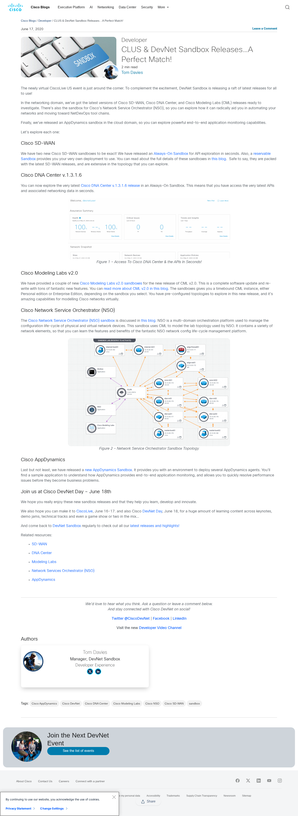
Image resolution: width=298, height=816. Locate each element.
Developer (44, 20)
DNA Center (42, 553)
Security (147, 7)
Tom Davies (132, 73)
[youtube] (269, 781)
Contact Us (45, 781)
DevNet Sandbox (67, 526)
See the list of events (78, 750)
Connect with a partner (90, 781)
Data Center (127, 7)
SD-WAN (39, 544)
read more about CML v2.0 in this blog (136, 289)
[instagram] (280, 781)
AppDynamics (43, 580)
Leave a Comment (264, 29)
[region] (59, 804)
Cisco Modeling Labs (126, 703)
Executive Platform (71, 7)
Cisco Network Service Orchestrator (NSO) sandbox (71, 321)
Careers (64, 781)
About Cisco (24, 781)
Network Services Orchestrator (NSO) (63, 571)
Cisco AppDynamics (44, 703)
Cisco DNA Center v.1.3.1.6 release (110, 186)
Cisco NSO (152, 703)
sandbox (194, 703)
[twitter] (248, 781)
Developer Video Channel (160, 628)
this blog (219, 159)
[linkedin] (259, 781)
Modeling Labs (44, 562)
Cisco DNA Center (96, 703)
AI (91, 7)
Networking (106, 7)
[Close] (114, 797)
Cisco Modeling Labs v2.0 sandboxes (111, 283)
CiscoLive (84, 511)
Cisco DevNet (71, 703)
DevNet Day (152, 511)
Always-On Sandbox (171, 154)
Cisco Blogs (40, 7)
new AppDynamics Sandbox (108, 470)
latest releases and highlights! (154, 526)
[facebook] (238, 781)
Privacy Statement (18, 808)
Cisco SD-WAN (174, 703)
